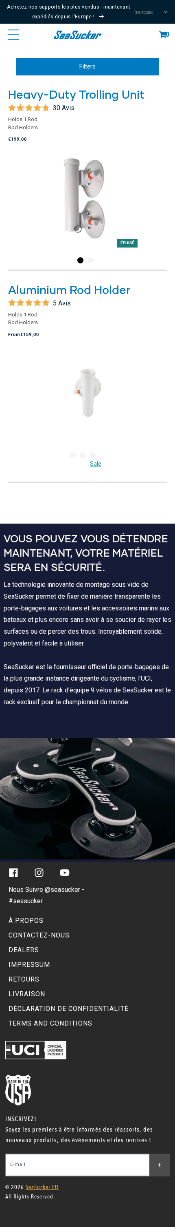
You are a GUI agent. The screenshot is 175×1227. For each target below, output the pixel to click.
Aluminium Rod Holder (69, 289)
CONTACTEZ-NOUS (39, 935)
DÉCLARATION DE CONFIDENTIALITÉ (69, 1009)
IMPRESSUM (29, 964)
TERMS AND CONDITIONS (50, 1023)
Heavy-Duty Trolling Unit (76, 94)
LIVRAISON (27, 994)
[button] (163, 35)
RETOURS (24, 979)
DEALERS (24, 950)
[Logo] (77, 34)
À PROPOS (26, 920)
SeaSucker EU (42, 1187)
